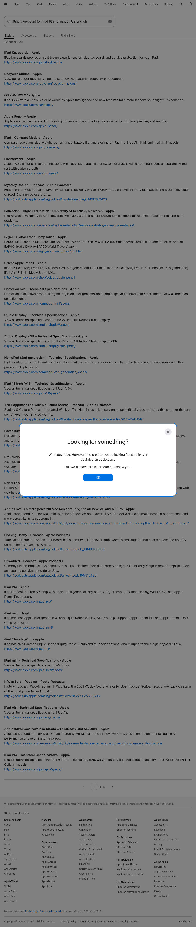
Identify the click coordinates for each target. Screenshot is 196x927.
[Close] (168, 432)
